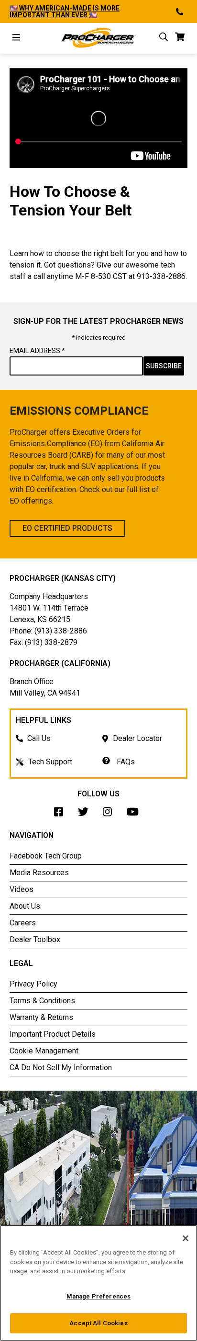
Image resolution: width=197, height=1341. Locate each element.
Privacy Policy (33, 983)
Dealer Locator (137, 738)
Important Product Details (53, 1034)
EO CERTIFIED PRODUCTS (67, 528)
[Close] (185, 1238)
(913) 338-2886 (60, 630)
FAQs (125, 761)
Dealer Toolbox (35, 939)
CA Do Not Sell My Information (61, 1067)
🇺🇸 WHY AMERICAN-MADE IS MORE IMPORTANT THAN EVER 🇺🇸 (65, 11)
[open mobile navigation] (16, 38)
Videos (21, 889)
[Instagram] (110, 814)
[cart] (180, 38)
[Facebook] (61, 814)
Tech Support (50, 761)
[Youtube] (135, 814)
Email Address (37, 350)
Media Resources (39, 872)
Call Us (39, 738)
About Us (25, 906)
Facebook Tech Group (46, 855)
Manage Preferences (98, 1296)
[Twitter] (85, 814)
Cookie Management (44, 1050)
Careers (23, 922)
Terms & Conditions (42, 1000)
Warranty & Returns (41, 1017)
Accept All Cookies (98, 1323)
